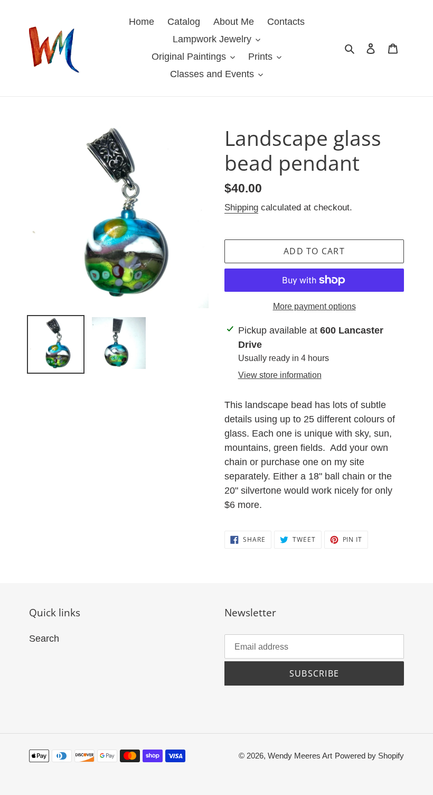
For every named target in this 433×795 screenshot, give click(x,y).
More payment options (314, 306)
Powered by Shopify (369, 755)
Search (44, 638)
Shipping (241, 207)
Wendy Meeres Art (300, 755)
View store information (280, 375)
